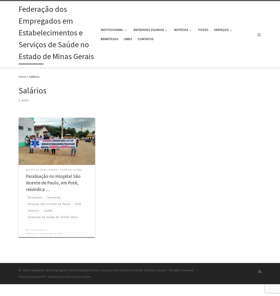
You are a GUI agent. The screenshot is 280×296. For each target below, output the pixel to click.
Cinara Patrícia (38, 230)
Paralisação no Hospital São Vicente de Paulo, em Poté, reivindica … (53, 182)
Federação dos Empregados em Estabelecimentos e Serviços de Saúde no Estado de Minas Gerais (98, 270)
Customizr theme (80, 276)
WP (43, 276)
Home (22, 77)
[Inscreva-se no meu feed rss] (259, 271)
